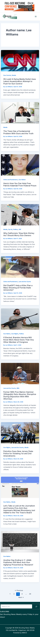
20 (30, 594)
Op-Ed (10, 229)
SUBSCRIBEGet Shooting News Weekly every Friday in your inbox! (19, 614)
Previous (19, 590)
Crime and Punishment (10, 179)
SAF (20, 229)
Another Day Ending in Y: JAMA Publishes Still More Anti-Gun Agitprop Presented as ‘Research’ (18, 562)
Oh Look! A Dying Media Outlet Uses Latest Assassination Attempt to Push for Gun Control (19, 81)
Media (14, 75)
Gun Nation (22, 179)
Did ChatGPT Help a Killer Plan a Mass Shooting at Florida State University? (17, 287)
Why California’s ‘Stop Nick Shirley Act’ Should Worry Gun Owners (18, 234)
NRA (18, 388)
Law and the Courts (25, 281)
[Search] (36, 606)
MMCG (24, 633)
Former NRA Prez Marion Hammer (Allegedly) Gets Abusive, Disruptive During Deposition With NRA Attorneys (19, 395)
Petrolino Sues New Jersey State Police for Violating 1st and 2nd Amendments (18, 453)
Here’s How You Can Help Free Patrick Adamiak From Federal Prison (19, 184)
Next (21, 597)
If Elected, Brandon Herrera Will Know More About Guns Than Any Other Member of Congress (18, 339)
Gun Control (7, 75)
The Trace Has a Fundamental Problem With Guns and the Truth (18, 132)
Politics (15, 229)
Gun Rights (14, 333)
